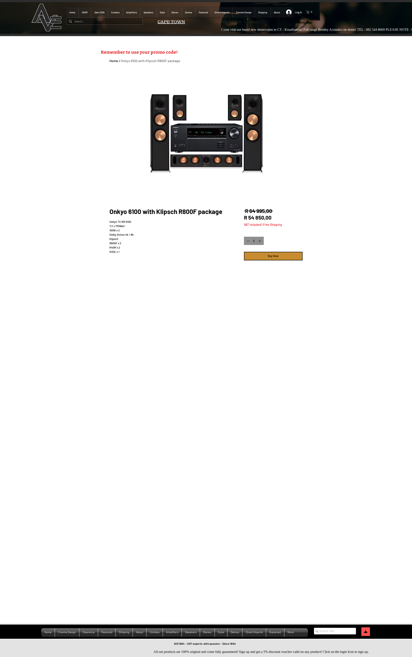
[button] (312, 12)
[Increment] (260, 241)
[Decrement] (247, 241)
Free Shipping (272, 224)
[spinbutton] (253, 241)
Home (113, 61)
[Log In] (287, 12)
